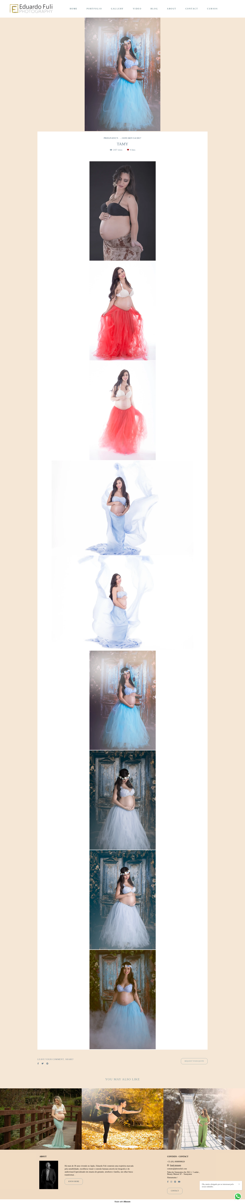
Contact (175, 1191)
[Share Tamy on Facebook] (38, 1049)
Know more (73, 1181)
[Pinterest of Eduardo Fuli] (175, 1182)
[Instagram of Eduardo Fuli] (171, 1182)
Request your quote (194, 1047)
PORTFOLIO (94, 9)
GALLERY (117, 9)
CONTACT (191, 9)
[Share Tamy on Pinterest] (47, 1049)
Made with (122, 1202)
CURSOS (212, 9)
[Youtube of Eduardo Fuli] (179, 1182)
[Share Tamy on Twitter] (43, 1049)
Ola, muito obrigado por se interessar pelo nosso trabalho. (218, 1185)
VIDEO (137, 9)
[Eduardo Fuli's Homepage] (31, 8)
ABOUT (171, 9)
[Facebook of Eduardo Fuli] (167, 1182)
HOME (74, 9)
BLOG (154, 9)
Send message (175, 1165)
